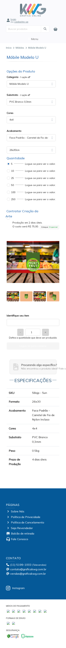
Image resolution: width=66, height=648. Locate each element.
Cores (10, 113)
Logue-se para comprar (33, 346)
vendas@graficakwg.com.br (28, 573)
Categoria (17, 77)
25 (12, 178)
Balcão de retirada (22, 533)
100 (13, 192)
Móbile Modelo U (37, 47)
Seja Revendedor (22, 528)
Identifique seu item (18, 315)
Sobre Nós (17, 511)
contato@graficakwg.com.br (28, 569)
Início (9, 47)
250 (13, 199)
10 (12, 170)
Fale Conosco (19, 539)
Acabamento (14, 130)
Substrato (17, 94)
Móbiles (20, 47)
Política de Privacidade (25, 517)
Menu (34, 39)
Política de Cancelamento (27, 522)
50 (12, 185)
